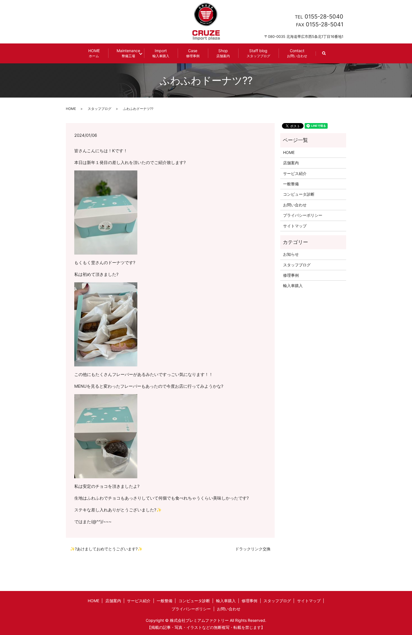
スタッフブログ (99, 109)
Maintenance (128, 53)
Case (193, 53)
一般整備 (291, 183)
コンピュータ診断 (298, 194)
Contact (297, 53)
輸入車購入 (293, 285)
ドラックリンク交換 (252, 548)
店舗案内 (291, 162)
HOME (94, 53)
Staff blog (258, 53)
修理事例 (291, 275)
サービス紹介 (295, 173)
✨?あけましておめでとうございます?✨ (106, 548)
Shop (223, 53)
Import (160, 53)
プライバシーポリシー (302, 215)
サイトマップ (295, 225)
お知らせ (291, 254)
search (328, 56)
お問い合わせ (295, 204)
